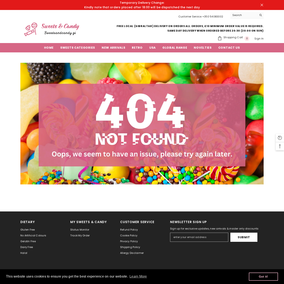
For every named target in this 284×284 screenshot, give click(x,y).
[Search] (247, 15)
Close (262, 5)
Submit (244, 237)
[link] (142, 123)
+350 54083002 (212, 16)
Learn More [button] (138, 276)
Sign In (259, 38)
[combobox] (243, 15)
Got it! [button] (263, 276)
